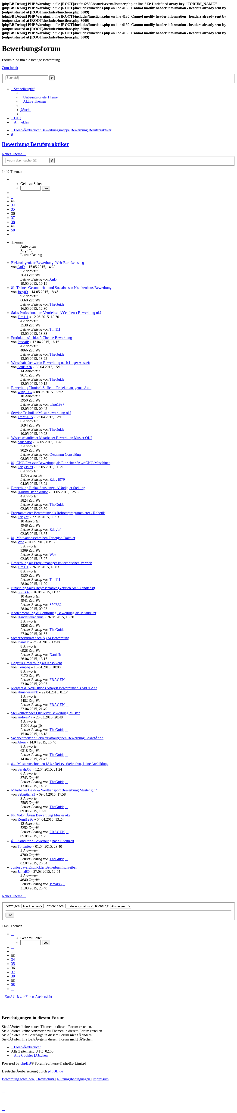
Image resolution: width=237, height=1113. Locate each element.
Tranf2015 (25, 417)
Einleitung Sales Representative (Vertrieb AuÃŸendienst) (53, 588)
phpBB (25, 1063)
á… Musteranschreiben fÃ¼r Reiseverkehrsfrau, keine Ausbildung (60, 764)
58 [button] (13, 230)
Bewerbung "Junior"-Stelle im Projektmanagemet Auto (51, 388)
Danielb (23, 642)
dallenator (25, 442)
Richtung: (102, 906)
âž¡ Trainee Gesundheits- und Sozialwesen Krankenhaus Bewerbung (61, 288)
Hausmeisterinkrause (33, 492)
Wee (21, 542)
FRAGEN (57, 680)
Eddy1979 (25, 467)
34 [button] (13, 205)
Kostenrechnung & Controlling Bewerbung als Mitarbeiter (53, 613)
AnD (21, 267)
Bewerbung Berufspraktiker (35, 144)
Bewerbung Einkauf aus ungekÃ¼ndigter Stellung (48, 488)
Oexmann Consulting (65, 454)
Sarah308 (24, 769)
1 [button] (12, 197)
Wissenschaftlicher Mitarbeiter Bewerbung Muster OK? (51, 438)
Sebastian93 (26, 794)
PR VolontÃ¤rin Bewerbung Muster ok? (40, 815)
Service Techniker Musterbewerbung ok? (41, 413)
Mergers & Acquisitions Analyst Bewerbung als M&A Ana (54, 688)
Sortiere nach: (54, 906)
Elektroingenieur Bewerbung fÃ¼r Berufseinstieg (47, 263)
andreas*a (25, 717)
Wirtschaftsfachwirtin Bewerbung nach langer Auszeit (50, 363)
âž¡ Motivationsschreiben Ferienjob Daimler (43, 538)
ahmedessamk (28, 692)
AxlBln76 (24, 367)
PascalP (23, 342)
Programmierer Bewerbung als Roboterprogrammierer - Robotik (58, 513)
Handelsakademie (31, 617)
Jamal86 (24, 871)
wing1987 (25, 392)
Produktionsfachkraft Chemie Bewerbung (41, 338)
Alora (21, 742)
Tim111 (23, 317)
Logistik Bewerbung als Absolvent (36, 663)
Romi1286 (25, 819)
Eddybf (23, 517)
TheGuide (57, 304)
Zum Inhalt (10, 68)
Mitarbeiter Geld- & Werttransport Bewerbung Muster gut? (54, 790)
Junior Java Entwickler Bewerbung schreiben (44, 867)
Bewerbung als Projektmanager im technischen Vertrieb (51, 563)
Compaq (24, 667)
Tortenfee (24, 846)
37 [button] (13, 218)
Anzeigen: (14, 906)
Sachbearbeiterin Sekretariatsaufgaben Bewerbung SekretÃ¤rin (57, 738)
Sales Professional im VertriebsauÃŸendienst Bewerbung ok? (56, 313)
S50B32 (24, 592)
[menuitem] (39, 97)
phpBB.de (55, 1071)
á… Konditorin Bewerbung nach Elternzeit (42, 841)
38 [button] (13, 222)
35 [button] (13, 209)
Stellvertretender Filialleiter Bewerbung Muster (45, 713)
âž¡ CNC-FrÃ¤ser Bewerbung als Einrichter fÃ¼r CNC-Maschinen (60, 463)
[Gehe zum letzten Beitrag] (59, 279)
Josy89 (23, 292)
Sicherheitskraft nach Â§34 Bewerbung (40, 638)
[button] (12, 179)
